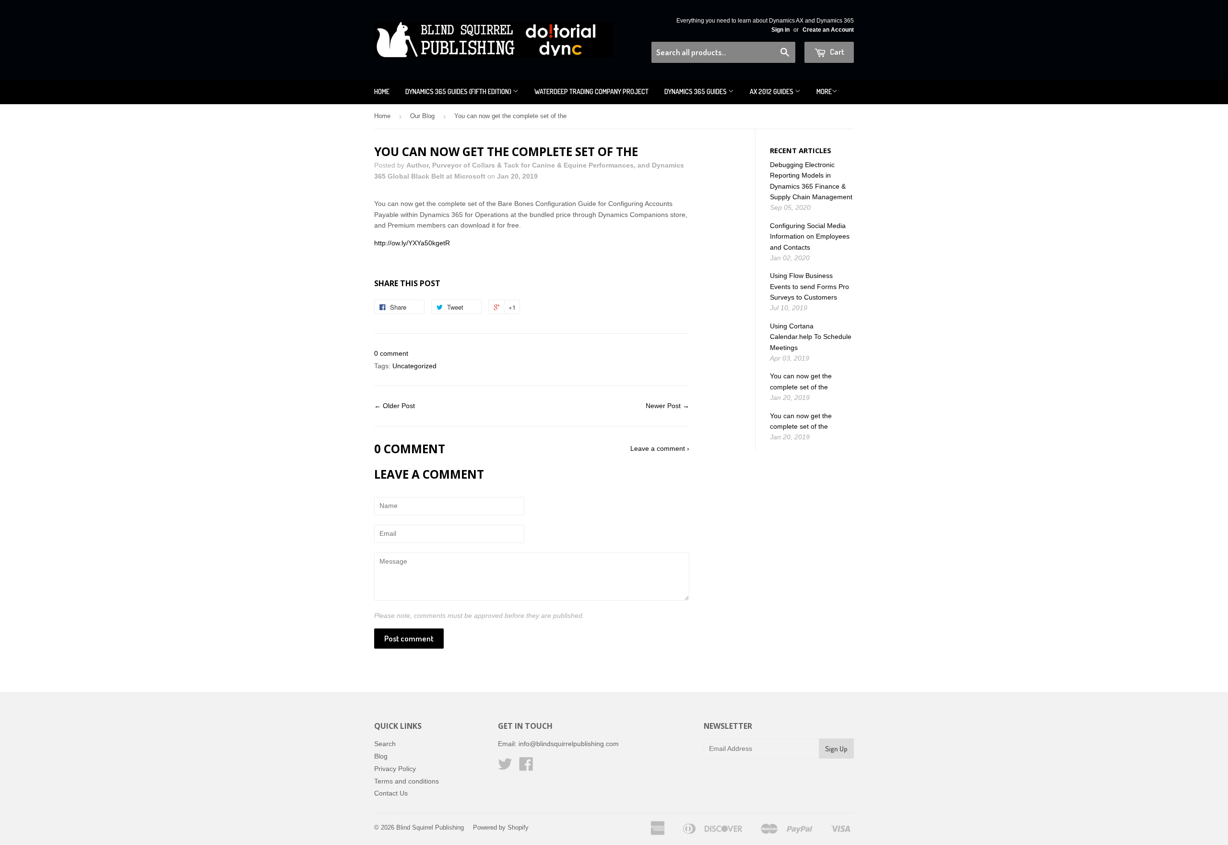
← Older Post (394, 406)
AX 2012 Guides (772, 91)
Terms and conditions (406, 781)
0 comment (391, 353)
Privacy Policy (395, 769)
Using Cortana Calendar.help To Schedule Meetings (810, 336)
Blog (381, 756)
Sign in (780, 29)
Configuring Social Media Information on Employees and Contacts (810, 236)
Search (385, 744)
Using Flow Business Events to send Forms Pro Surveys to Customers (809, 286)
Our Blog (422, 116)
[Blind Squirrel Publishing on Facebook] (526, 767)
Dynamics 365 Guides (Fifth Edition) (459, 91)
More (824, 91)
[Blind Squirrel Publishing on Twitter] (505, 767)
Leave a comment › (659, 448)
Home (382, 91)
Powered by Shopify (501, 827)
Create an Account (828, 29)
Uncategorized (414, 366)
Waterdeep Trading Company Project (591, 91)
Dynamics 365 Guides (696, 91)
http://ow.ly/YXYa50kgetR (412, 243)
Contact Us (391, 793)
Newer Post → (667, 406)
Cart (836, 52)
